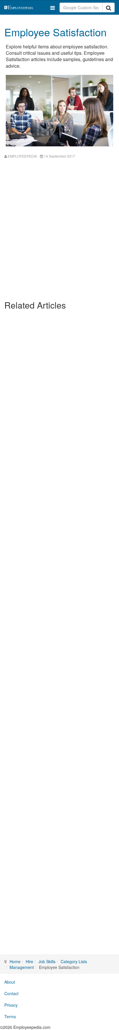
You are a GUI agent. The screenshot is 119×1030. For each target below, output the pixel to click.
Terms (10, 1016)
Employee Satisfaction (55, 31)
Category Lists (74, 961)
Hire (29, 961)
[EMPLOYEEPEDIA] (25, 6)
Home (15, 961)
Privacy (11, 1005)
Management (22, 967)
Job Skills (46, 961)
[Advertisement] (59, 235)
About (9, 982)
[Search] (108, 7)
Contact (11, 993)
